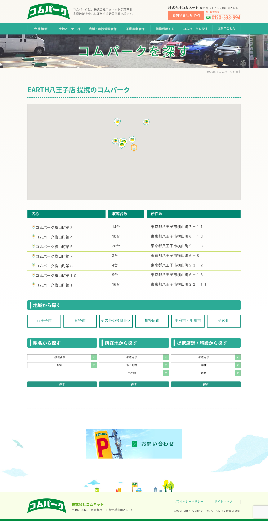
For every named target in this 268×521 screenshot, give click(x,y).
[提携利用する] (165, 28)
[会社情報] (41, 28)
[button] (122, 145)
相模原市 (152, 321)
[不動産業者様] (135, 28)
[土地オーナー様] (70, 28)
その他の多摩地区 (116, 321)
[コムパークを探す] (196, 28)
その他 (223, 321)
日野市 (80, 321)
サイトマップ (223, 501)
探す (62, 384)
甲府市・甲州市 (188, 321)
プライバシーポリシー (188, 501)
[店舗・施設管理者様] (103, 28)
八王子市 (44, 321)
